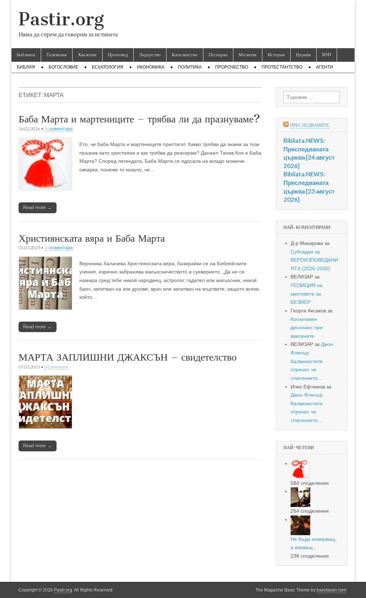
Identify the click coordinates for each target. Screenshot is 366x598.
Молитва (248, 55)
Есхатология (107, 67)
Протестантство (282, 67)
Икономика (150, 67)
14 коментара (58, 247)
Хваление (87, 55)
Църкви (303, 55)
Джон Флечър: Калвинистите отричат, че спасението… (312, 361)
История (276, 55)
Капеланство (185, 55)
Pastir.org (61, 19)
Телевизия (56, 55)
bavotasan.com (331, 590)
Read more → (37, 207)
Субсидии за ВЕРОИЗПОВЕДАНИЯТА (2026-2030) (314, 260)
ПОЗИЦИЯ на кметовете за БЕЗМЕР (306, 293)
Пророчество (231, 67)
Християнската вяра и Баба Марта (92, 238)
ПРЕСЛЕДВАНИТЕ (309, 125)
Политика (190, 67)
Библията (26, 55)
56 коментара (58, 128)
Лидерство (150, 55)
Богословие (63, 67)
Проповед (118, 55)
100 (326, 55)
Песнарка (218, 55)
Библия (26, 67)
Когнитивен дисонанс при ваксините (307, 327)
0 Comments (56, 367)
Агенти (324, 67)
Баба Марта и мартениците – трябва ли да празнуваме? (139, 118)
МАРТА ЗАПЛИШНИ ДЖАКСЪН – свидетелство (128, 357)
